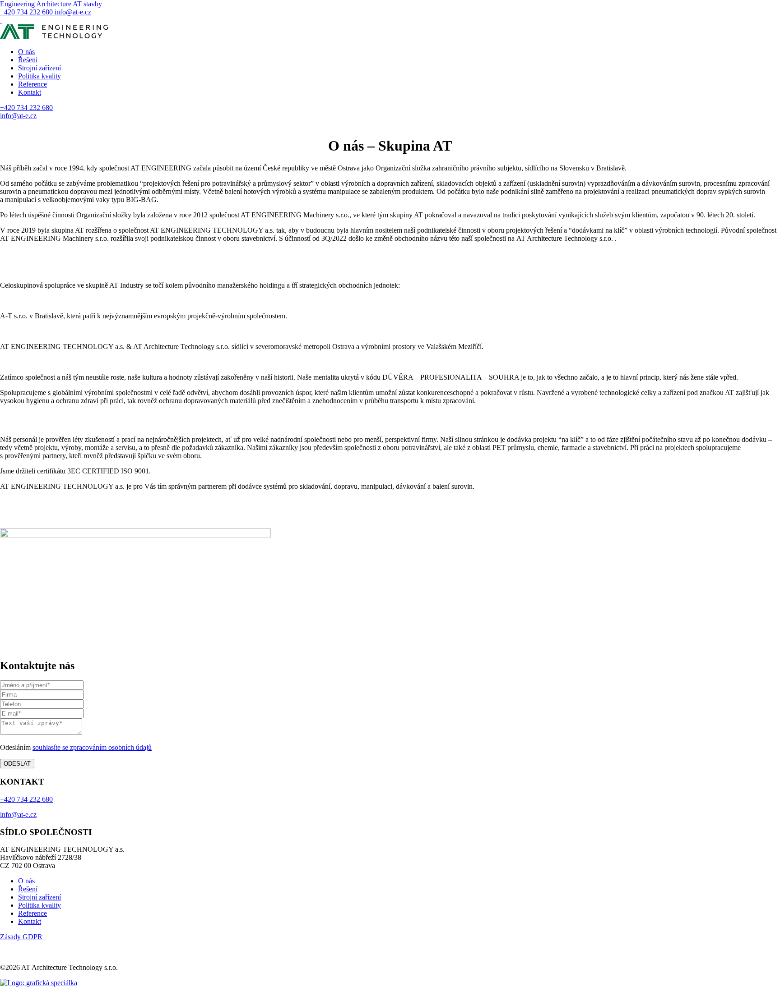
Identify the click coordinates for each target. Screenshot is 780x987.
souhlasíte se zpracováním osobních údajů (92, 747)
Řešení (27, 60)
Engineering (17, 4)
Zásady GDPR (21, 937)
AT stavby (87, 4)
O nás (26, 51)
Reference (32, 84)
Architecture (53, 4)
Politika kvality (39, 76)
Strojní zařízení (39, 68)
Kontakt (29, 92)
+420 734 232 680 (27, 12)
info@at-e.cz (73, 12)
